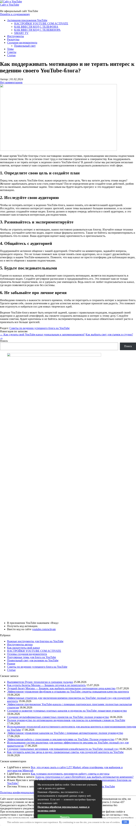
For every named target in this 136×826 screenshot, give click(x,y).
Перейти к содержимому (15, 14)
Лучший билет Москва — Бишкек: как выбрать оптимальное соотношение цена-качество (61, 688)
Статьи (11, 55)
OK (125, 822)
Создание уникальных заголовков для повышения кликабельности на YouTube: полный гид (62, 748)
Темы (10, 48)
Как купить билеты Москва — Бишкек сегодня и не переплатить (46, 685)
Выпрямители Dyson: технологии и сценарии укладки (40, 681)
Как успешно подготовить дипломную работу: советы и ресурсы (70, 773)
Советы (11, 52)
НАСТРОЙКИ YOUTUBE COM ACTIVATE (41, 23)
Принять (65, 817)
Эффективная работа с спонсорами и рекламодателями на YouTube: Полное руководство (60, 739)
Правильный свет (25, 45)
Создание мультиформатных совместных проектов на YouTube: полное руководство (58, 717)
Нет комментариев (11, 82)
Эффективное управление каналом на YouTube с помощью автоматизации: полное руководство (65, 732)
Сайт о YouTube (9, 4)
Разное (11, 663)
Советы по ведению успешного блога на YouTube (39, 328)
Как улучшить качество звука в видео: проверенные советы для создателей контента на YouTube (65, 752)
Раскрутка (13, 39)
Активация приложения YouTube (27, 20)
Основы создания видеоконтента (27, 654)
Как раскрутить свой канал (23, 647)
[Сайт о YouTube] (11, 1)
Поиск (4, 340)
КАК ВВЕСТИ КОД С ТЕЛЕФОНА (36, 26)
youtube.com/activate (44, 629)
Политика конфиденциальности (19, 792)
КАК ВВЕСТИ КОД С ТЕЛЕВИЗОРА (37, 29)
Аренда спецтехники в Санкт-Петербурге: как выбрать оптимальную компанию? (84, 776)
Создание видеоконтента (22, 42)
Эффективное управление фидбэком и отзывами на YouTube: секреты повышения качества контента (68, 691)
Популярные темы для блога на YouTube (31, 657)
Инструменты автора (20, 644)
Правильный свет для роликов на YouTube (32, 660)
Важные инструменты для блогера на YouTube (35, 641)
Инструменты (15, 36)
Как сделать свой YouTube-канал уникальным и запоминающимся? (42, 334)
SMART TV (21, 33)
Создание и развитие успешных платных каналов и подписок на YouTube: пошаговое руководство (67, 710)
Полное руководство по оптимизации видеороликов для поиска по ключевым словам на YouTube (66, 720)
